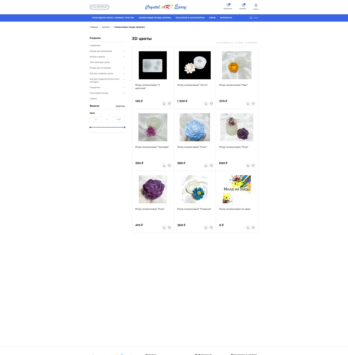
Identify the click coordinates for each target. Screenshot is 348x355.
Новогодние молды (99, 93)
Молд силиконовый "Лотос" (192, 85)
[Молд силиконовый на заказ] (236, 189)
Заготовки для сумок (100, 62)
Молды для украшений (101, 51)
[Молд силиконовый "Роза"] (236, 127)
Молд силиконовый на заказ (234, 209)
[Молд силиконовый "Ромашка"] (195, 189)
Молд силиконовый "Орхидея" (152, 147)
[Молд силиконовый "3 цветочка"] (153, 65)
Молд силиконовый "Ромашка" (194, 209)
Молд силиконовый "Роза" (233, 147)
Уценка (93, 99)
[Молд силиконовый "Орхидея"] (153, 127)
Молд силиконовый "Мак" (233, 85)
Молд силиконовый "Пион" (192, 147)
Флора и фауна (97, 57)
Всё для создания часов (101, 73)
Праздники (95, 87)
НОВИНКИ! (95, 45)
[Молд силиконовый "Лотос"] (195, 65)
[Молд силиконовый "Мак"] (236, 65)
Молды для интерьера (100, 68)
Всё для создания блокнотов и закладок (104, 80)
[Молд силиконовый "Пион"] (195, 127)
